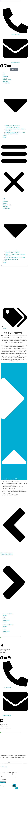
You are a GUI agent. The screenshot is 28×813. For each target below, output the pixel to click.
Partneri (4, 618)
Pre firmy (5, 615)
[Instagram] (5, 66)
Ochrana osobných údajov (8, 613)
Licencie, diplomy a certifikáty (9, 479)
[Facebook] (1, 66)
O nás (4, 74)
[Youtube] (9, 66)
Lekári (4, 328)
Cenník (4, 137)
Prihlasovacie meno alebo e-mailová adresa (9, 772)
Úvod (4, 791)
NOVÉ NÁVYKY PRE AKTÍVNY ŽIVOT (15, 132)
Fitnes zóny (5, 81)
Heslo (1, 776)
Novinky (5, 135)
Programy (5, 78)
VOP (4, 617)
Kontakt (4, 622)
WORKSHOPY (6, 799)
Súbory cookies (6, 620)
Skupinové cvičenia (7, 79)
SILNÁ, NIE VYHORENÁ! (11, 133)
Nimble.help (4, 766)
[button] (14, 167)
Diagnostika (5, 76)
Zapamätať (3, 779)
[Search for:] (6, 785)
